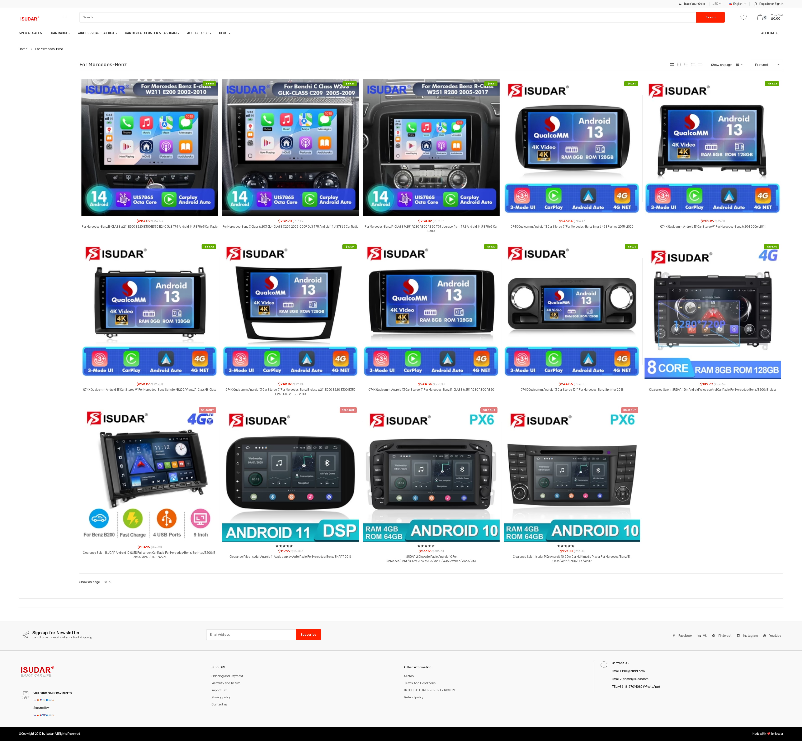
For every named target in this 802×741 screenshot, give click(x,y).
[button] (284, 546)
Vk (705, 636)
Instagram (750, 636)
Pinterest (724, 636)
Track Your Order (694, 4)
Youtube (775, 636)
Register (765, 4)
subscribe (308, 634)
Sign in (779, 4)
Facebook (685, 636)
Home (23, 49)
